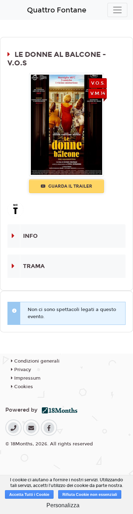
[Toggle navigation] (117, 10)
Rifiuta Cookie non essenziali (89, 494)
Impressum (26, 378)
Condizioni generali (36, 361)
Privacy (22, 370)
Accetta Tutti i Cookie (29, 494)
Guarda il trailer (69, 186)
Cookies (23, 387)
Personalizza (62, 505)
